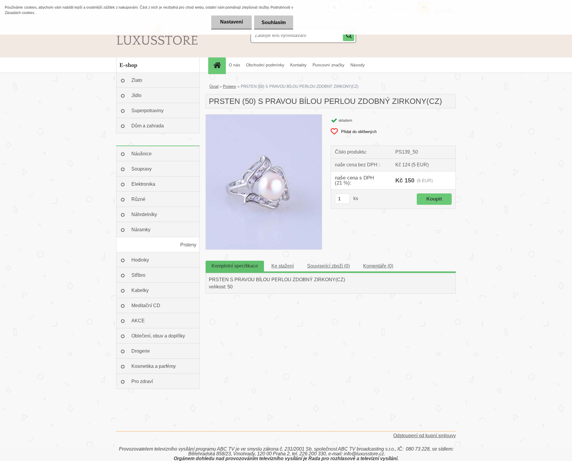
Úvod (213, 86)
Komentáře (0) (378, 265)
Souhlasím (274, 22)
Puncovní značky (328, 64)
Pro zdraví (142, 381)
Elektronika (143, 184)
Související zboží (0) (328, 265)
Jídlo (136, 95)
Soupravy (141, 168)
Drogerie (140, 351)
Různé (138, 199)
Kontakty (298, 64)
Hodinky (140, 259)
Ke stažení (282, 265)
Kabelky (140, 290)
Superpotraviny (147, 110)
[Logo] (157, 35)
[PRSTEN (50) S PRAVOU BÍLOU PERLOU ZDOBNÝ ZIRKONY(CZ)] (264, 116)
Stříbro (138, 275)
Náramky (140, 229)
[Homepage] (219, 65)
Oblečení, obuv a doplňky (158, 335)
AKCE (138, 320)
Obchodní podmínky (265, 64)
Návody (357, 64)
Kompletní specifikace (235, 265)
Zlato (136, 80)
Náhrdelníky (144, 214)
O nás (234, 64)
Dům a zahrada (147, 125)
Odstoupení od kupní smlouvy (424, 435)
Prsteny (188, 244)
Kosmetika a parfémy (153, 366)
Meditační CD (145, 305)
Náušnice (141, 153)
